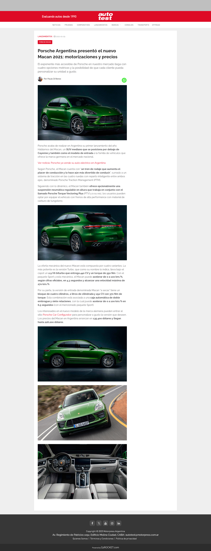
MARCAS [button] (115, 25)
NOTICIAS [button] (56, 25)
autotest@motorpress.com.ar (142, 534)
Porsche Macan (45, 42)
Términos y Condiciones (102, 538)
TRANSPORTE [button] (143, 25)
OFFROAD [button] (156, 25)
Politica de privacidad (126, 538)
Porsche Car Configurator (57, 314)
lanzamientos (45, 36)
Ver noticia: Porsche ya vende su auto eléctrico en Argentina (72, 162)
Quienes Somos (80, 538)
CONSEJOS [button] (129, 25)
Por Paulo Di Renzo (52, 79)
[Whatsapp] (124, 80)
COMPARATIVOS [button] (83, 25)
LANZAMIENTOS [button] (100, 25)
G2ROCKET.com (110, 547)
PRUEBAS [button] (69, 25)
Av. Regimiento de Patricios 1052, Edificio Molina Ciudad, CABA (88, 534)
